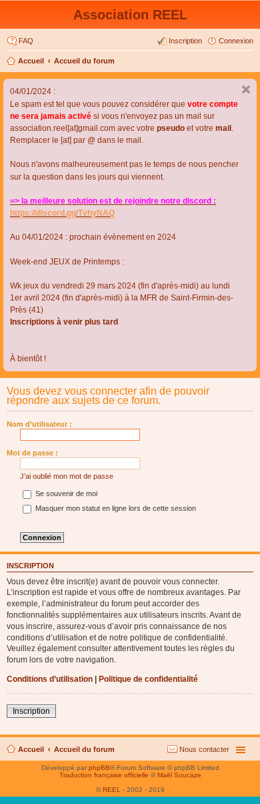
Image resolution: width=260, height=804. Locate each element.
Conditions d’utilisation (50, 679)
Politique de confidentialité (148, 679)
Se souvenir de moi (65, 493)
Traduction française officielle (104, 775)
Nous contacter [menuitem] (204, 749)
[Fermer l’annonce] (246, 89)
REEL (112, 789)
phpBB (99, 767)
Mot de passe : (32, 453)
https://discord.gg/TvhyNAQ (62, 213)
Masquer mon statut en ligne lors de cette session (114, 508)
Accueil (31, 61)
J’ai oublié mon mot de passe (66, 476)
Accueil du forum (84, 61)
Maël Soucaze (179, 775)
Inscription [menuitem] (185, 41)
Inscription (31, 711)
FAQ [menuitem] (26, 41)
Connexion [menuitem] (236, 41)
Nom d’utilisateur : (39, 424)
